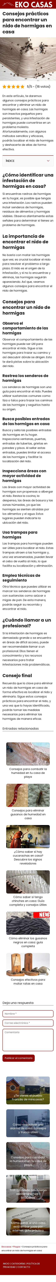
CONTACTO (23, 1267)
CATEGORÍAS (18, 1263)
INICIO (6, 1263)
